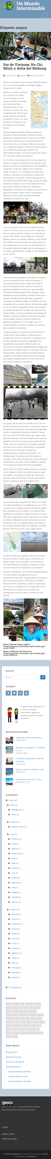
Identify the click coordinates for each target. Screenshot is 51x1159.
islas (27, 1018)
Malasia (14, 878)
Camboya (15, 839)
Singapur (14, 892)
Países (11, 800)
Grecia (13, 943)
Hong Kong (15, 853)
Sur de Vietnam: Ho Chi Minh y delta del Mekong (24, 66)
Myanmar (15, 882)
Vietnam (14, 902)
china (26, 1008)
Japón (13, 863)
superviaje (23, 1029)
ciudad (37, 1008)
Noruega (14, 967)
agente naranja (14, 358)
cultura (15, 1011)
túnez (23, 1033)
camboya (18, 1008)
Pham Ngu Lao (30, 180)
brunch (37, 1004)
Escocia (14, 929)
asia (22, 1004)
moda (42, 1022)
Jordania (14, 868)
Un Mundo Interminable (11, 1154)
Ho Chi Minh (11, 307)
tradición (16, 1033)
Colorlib (45, 1154)
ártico (15, 1036)
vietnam (39, 1033)
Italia (13, 963)
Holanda (14, 948)
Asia (11, 834)
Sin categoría (14, 987)
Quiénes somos (8, 1134)
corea (9, 1011)
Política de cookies (9, 1139)
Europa (13, 909)
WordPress (32, 1156)
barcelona (29, 1004)
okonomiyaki (36, 1026)
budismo (10, 1008)
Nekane (22, 75)
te (38, 1029)
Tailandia (15, 897)
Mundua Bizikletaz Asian (18, 1076)
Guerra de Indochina (19, 295)
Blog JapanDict (12, 1052)
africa (9, 1004)
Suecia (14, 977)
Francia (14, 938)
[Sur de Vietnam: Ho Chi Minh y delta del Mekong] (25, 46)
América (13, 822)
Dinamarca (15, 924)
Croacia (14, 919)
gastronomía (23, 1015)
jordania (10, 1022)
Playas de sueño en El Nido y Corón (30, 769)
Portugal (14, 972)
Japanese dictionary (13, 1057)
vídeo (9, 1036)
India (13, 858)
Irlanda (14, 958)
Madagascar (16, 809)
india (17, 1018)
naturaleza (17, 1026)
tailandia (32, 1029)
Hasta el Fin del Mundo (15, 1062)
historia (40, 1015)
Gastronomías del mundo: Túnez (29, 779)
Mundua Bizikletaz (13, 1067)
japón (39, 1018)
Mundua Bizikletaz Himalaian (19, 1081)
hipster (32, 1015)
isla (23, 1018)
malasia (30, 1022)
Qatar (13, 887)
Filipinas (14, 848)
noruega (26, 1026)
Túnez (13, 814)
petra (8, 1029)
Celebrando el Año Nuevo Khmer (29, 737)
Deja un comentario (36, 75)
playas (15, 1029)
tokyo (9, 1033)
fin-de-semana (12, 1015)
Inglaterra (15, 953)
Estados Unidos (17, 827)
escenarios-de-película (28, 1011)
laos (16, 1022)
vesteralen (31, 1033)
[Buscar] (42, 677)
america (15, 1004)
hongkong (10, 1018)
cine (31, 1008)
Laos (13, 873)
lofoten (22, 1022)
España (14, 933)
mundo (9, 1026)
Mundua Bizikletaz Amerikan (19, 1071)
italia (33, 1018)
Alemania (15, 914)
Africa (12, 805)
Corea (13, 844)
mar (36, 1022)
